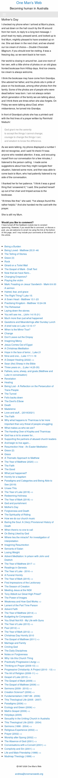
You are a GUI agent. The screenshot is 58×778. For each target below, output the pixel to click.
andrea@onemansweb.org (29, 773)
